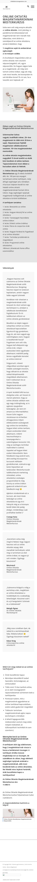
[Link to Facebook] (32, 877)
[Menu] (31, 6)
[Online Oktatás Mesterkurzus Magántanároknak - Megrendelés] (18, 815)
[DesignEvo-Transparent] (15, 6)
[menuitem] (27, 6)
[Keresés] (27, 6)
